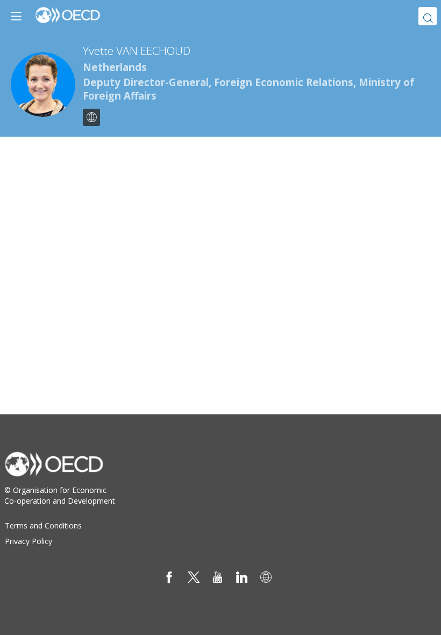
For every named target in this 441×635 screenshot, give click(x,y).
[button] (16, 16)
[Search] (427, 16)
